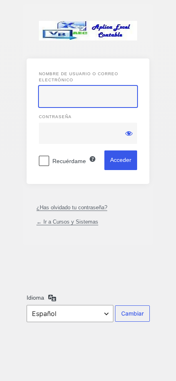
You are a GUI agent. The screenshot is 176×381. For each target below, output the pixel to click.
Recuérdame (69, 161)
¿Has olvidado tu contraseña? (71, 207)
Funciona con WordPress (88, 30)
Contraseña (55, 116)
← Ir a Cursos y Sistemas (67, 222)
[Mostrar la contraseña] (129, 133)
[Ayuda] (92, 159)
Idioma (35, 297)
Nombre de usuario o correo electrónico (78, 77)
